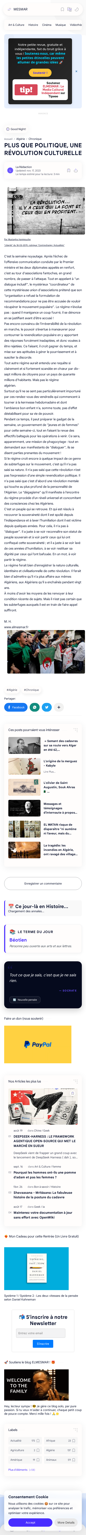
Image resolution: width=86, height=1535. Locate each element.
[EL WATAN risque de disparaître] (24, 829)
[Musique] (61, 24)
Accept (30, 1522)
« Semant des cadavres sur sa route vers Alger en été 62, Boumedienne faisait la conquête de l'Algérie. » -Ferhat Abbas (61, 745)
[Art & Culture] (16, 24)
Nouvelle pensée (25, 999)
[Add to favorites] (69, 170)
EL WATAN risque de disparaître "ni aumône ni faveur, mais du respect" (60, 829)
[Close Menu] (76, 71)
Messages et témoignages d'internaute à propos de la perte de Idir (59, 808)
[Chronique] (32, 690)
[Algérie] (12, 690)
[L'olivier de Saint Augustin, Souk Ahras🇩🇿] (24, 787)
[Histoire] (33, 24)
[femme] (56, 1166)
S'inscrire (43, 1344)
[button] (69, 9)
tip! (26, 89)
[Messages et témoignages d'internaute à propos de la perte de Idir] (24, 808)
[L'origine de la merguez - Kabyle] (24, 766)
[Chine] (38, 1131)
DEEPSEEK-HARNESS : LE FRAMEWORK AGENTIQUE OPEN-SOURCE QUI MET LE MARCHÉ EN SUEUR (45, 1141)
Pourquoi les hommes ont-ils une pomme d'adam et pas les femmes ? (45, 1174)
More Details (66, 1522)
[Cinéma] (46, 24)
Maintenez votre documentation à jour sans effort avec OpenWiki (43, 1215)
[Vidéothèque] (78, 24)
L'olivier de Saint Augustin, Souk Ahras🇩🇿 (59, 787)
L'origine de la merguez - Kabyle (60, 763)
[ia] (44, 1207)
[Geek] (46, 1131)
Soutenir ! (40, 73)
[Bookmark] (62, 9)
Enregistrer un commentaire (43, 883)
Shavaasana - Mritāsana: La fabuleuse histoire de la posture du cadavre (43, 1195)
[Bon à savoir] (42, 1187)
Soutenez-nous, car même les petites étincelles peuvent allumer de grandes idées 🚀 (40, 58)
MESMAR (21, 9)
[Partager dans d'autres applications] (59, 707)
